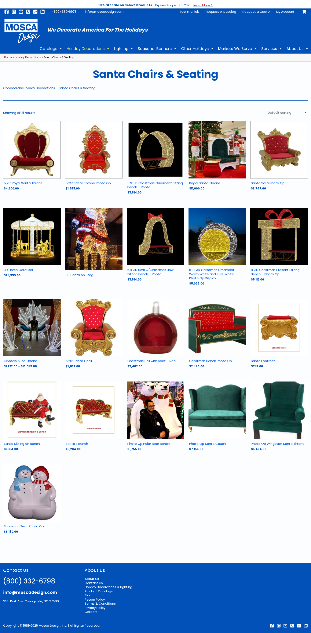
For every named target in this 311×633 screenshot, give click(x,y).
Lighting (121, 48)
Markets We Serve (235, 48)
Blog (88, 595)
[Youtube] (21, 11)
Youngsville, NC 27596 (42, 601)
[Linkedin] (42, 11)
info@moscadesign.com (104, 11)
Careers (91, 612)
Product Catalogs (99, 591)
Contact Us (94, 583)
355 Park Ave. (13, 601)
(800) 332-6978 (64, 11)
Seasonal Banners (155, 48)
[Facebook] (6, 11)
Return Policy (95, 599)
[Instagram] (13, 11)
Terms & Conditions (100, 603)
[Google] (35, 11)
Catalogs (48, 48)
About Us (295, 48)
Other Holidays (195, 48)
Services (269, 48)
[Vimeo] (28, 11)
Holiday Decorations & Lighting (108, 587)
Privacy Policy (95, 607)
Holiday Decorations (86, 48)
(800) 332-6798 (29, 581)
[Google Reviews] (299, 625)
